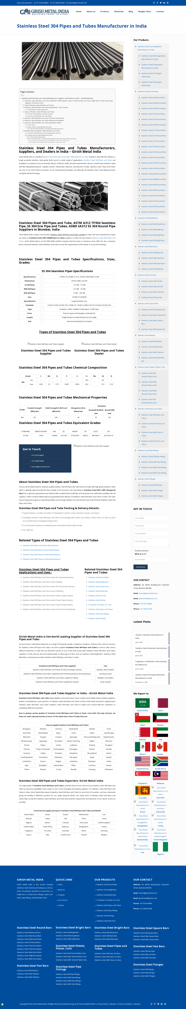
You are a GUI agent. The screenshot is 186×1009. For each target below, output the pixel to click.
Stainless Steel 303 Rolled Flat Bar (152, 359)
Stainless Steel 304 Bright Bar (152, 229)
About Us (61, 890)
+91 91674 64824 (42, 3)
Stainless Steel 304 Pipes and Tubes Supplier (40, 114)
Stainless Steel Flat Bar (146, 335)
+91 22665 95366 (58, 3)
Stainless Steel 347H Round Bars (153, 163)
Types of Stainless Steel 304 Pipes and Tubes (40, 112)
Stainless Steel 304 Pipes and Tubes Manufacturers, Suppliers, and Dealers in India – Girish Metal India (57, 98)
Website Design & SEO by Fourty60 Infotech (79, 1004)
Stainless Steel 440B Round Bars (153, 179)
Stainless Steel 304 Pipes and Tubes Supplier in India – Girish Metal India (50, 140)
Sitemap (112, 1004)
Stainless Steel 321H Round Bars (153, 136)
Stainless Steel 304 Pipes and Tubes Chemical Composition (44, 118)
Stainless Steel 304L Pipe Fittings (153, 462)
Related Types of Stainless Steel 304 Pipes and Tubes (42, 131)
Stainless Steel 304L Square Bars (146, 936)
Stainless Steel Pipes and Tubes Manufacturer (40, 545)
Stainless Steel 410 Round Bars (153, 195)
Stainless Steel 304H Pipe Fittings (154, 467)
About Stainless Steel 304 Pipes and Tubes (39, 127)
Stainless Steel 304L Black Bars (106, 932)
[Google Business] (167, 2)
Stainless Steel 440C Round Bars (153, 185)
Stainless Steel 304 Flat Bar (151, 341)
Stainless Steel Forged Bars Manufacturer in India (151, 66)
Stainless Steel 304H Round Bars (153, 103)
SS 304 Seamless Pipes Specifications (38, 109)
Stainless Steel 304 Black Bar (152, 252)
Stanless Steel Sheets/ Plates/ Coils (151, 367)
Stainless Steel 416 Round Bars (153, 201)
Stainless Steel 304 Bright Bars (67, 932)
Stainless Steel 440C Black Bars (153, 263)
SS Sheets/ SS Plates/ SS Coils (108, 900)
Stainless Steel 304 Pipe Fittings (153, 456)
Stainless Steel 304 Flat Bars (27, 970)
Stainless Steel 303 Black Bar (152, 269)
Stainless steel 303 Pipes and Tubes (152, 442)
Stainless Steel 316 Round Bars (153, 114)
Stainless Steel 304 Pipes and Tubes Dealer (40, 116)
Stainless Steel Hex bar (97, 595)
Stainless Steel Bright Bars (98, 582)
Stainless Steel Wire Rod (106, 921)
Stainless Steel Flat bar (97, 600)
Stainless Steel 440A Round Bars (153, 174)
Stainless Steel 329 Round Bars (153, 168)
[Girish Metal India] (44, 11)
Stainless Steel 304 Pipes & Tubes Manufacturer (41, 550)
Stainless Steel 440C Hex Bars (152, 292)
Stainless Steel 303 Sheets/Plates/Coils (149, 401)
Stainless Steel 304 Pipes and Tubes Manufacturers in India (65, 157)
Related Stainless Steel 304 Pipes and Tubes (40, 135)
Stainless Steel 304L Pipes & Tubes (108, 957)
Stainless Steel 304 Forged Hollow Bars (151, 84)
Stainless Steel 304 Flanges (151, 485)
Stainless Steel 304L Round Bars (153, 108)
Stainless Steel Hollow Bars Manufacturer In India (151, 650)
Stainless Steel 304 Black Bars (106, 936)
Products (61, 895)
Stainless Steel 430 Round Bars (153, 190)
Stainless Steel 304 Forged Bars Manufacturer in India (153, 57)
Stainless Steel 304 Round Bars (153, 97)
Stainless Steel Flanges (97, 618)
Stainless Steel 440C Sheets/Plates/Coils (149, 392)
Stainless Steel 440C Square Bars (152, 322)
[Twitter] (161, 2)
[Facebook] (157, 2)
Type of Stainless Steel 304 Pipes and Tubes (39, 105)
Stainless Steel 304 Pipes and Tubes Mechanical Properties (44, 120)
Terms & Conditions (124, 1004)
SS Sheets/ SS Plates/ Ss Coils (99, 605)
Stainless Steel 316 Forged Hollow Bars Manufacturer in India (150, 676)
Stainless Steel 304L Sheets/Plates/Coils (149, 383)
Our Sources (62, 900)
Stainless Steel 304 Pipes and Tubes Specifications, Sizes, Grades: (46, 107)
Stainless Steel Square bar (98, 586)
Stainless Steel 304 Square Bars (145, 933)
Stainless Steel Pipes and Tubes (100, 609)
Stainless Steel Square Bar (148, 303)
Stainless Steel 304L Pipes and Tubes (153, 425)
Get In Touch (31, 125)
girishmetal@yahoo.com (148, 598)
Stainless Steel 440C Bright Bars (153, 224)
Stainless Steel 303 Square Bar (153, 329)
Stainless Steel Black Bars (98, 591)
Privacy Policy (102, 1004)
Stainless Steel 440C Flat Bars (152, 352)
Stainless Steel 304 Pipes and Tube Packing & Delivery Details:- (47, 129)
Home (60, 884)
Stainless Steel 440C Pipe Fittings (153, 473)
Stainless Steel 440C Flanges (152, 496)
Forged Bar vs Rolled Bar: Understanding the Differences (150, 663)
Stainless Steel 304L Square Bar (153, 315)
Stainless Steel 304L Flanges (152, 490)
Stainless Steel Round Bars (98, 577)
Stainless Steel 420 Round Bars (153, 206)
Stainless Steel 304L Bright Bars (68, 936)
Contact (61, 905)
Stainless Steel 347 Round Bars (153, 157)
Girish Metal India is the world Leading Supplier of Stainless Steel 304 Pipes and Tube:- (53, 139)
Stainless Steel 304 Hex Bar (151, 281)
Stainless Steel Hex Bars (147, 275)
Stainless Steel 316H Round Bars (153, 125)
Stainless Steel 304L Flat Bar (152, 347)
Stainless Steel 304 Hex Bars (144, 951)
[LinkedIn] (164, 2)
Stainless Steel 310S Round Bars (153, 152)
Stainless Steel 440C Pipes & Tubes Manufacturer (42, 559)
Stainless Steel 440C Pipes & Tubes (152, 434)
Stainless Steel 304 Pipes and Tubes (98, 160)
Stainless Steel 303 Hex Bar (151, 297)
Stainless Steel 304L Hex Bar (152, 286)
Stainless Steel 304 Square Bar (153, 309)
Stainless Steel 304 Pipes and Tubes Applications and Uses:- (44, 133)
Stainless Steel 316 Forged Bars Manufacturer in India (150, 48)
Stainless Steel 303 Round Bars (153, 212)
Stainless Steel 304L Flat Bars (28, 974)
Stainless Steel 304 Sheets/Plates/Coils (149, 375)
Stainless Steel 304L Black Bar (152, 258)
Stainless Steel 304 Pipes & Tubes (107, 953)
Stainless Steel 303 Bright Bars (153, 240)
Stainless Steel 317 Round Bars (153, 141)
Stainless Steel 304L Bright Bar (152, 235)
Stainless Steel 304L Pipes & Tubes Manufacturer (41, 554)
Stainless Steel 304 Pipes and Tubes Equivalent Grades (43, 123)
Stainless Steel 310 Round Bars (153, 146)
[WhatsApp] (154, 2)
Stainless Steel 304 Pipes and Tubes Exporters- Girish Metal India (48, 142)
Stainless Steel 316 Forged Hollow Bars (151, 75)
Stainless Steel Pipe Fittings (98, 614)
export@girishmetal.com (77, 3)
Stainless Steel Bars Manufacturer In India (149, 636)
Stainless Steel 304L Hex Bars (144, 954)
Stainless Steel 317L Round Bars (153, 130)
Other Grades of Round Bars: (37, 137)
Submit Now (140, 567)
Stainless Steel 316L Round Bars (153, 119)
